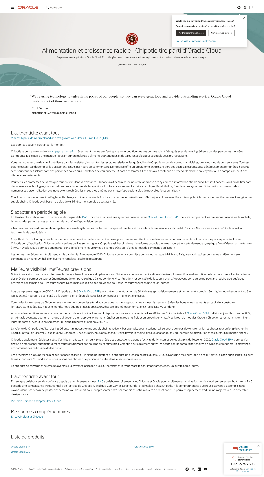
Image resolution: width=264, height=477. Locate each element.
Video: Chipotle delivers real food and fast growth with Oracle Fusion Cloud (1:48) (59, 138)
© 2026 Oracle (17, 469)
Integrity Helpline (154, 469)
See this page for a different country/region (196, 40)
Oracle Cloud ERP (89, 291)
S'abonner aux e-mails (135, 469)
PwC (85, 217)
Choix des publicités (104, 469)
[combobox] (132, 7)
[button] (13, 7)
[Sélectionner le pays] (239, 7)
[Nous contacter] (251, 7)
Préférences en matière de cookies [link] (79, 469)
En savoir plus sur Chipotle (27, 416)
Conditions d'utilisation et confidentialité (45, 469)
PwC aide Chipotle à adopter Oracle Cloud (36, 401)
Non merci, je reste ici (221, 32)
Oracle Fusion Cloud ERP (163, 217)
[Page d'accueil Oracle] (28, 7)
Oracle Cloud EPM (222, 339)
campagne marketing (63, 151)
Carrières (119, 469)
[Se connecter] (245, 7)
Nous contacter (170, 469)
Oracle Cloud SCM (198, 313)
